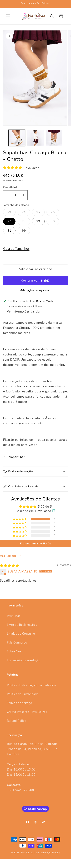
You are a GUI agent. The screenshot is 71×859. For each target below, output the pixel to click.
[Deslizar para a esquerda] (4, 139)
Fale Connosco (17, 642)
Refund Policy (16, 720)
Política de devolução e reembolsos (31, 685)
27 (9, 221)
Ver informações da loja (23, 311)
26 (55, 213)
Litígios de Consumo (21, 633)
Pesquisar (13, 616)
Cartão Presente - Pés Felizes (27, 712)
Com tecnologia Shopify (47, 852)
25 (40, 213)
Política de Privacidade (23, 694)
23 (11, 213)
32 (26, 231)
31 (9, 230)
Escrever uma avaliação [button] (35, 543)
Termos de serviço (19, 703)
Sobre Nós (14, 651)
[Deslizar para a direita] (67, 139)
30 (55, 222)
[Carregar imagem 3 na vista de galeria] (54, 138)
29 (38, 221)
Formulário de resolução (23, 660)
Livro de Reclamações (22, 624)
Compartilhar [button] (16, 457)
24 (26, 213)
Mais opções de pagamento (35, 290)
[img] (9, 566)
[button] (8, 16)
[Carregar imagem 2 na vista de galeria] (35, 138)
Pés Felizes (27, 852)
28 (26, 222)
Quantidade (10, 187)
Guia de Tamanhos (16, 248)
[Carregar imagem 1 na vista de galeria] (17, 138)
